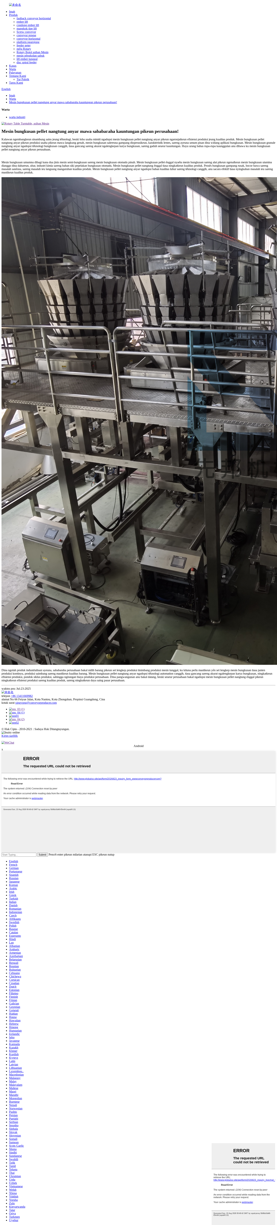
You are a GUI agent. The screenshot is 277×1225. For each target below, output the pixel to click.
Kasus (12, 65)
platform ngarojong (28, 42)
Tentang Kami (17, 76)
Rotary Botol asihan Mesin (32, 52)
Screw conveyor (26, 31)
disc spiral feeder (27, 62)
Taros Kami (16, 82)
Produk (13, 15)
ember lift (22, 21)
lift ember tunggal (27, 59)
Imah (12, 11)
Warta (12, 69)
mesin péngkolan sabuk (30, 55)
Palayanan (15, 72)
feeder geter (24, 45)
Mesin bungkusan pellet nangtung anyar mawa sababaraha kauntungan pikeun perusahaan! (63, 102)
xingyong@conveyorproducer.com (36, 702)
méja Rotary (24, 48)
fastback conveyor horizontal (34, 18)
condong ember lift (28, 25)
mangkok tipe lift (27, 28)
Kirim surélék (10, 735)
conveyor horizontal (28, 38)
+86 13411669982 (22, 696)
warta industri (17, 117)
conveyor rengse (26, 35)
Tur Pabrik (23, 79)
